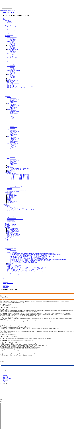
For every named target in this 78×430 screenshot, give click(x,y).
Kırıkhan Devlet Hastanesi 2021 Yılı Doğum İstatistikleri (20, 177)
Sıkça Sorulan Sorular (13, 101)
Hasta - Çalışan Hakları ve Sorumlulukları (14, 212)
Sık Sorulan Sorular (8, 244)
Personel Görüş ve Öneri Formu (13, 235)
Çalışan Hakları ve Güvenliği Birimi (13, 70)
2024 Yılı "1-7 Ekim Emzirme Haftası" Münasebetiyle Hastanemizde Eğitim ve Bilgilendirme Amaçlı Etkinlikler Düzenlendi (32, 253)
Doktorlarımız (12, 102)
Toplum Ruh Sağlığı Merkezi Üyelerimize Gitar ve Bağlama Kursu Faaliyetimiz (21, 274)
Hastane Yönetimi (8, 25)
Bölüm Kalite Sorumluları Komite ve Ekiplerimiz (16, 87)
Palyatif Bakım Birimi (11, 170)
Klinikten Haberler (13, 125)
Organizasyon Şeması (9, 35)
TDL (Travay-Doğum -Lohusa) (13, 191)
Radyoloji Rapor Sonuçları (10, 225)
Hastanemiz (7, 20)
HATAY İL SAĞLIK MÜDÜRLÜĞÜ (11, 12)
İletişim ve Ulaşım (6, 226)
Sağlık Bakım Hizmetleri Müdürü (16, 34)
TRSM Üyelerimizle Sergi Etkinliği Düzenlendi (15, 273)
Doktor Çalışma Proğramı (14, 99)
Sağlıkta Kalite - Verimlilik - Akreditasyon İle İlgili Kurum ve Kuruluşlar (20, 86)
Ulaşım (6, 238)
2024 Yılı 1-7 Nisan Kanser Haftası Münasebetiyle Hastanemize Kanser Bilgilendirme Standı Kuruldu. (28, 255)
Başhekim (11, 27)
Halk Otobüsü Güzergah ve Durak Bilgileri (15, 242)
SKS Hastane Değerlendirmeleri (13, 83)
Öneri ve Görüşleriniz (9, 232)
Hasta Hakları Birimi (11, 66)
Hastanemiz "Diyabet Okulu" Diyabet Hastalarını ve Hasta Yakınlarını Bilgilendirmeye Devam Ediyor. (25, 271)
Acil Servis (9, 97)
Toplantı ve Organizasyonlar (12, 252)
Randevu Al (7, 223)
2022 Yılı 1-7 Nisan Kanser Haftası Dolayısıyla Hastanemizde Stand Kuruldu (24, 262)
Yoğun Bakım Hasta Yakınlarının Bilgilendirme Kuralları (20, 208)
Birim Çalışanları (13, 39)
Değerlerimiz (9, 22)
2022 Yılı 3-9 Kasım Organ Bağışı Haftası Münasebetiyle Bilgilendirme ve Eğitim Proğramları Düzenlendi (29, 258)
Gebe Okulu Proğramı (14, 183)
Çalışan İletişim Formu (11, 236)
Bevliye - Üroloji (10, 121)
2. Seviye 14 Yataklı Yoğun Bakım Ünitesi (17, 169)
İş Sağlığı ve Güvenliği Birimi (12, 61)
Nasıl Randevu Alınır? (11, 206)
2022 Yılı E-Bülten (13, 251)
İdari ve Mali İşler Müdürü (14, 30)
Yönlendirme (5, 204)
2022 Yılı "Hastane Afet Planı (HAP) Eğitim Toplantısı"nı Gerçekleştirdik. (23, 261)
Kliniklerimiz (7, 96)
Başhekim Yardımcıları (14, 28)
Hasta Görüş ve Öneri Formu (12, 233)
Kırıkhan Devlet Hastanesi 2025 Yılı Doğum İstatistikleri (20, 181)
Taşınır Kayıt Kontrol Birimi (12, 57)
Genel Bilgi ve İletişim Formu (12, 237)
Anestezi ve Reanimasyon (12, 115)
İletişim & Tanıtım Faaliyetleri (10, 248)
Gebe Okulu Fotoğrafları (14, 184)
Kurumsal (4, 19)
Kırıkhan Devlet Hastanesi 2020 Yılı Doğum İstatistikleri (20, 176)
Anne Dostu (9, 189)
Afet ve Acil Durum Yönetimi (12, 49)
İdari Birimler (7, 36)
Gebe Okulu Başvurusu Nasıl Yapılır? (16, 186)
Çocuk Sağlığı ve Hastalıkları (12, 143)
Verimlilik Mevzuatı (10, 81)
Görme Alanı (9, 200)
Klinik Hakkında (13, 98)
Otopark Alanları (10, 240)
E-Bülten (9, 249)
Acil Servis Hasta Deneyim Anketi (13, 231)
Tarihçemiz (9, 21)
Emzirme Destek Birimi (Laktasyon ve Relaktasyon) (16, 190)
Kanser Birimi (9, 199)
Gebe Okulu (9, 182)
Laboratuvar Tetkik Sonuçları (10, 224)
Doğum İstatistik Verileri (11, 173)
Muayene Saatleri (10, 211)
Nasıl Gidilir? (12, 38)
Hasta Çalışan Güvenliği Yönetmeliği (16, 214)
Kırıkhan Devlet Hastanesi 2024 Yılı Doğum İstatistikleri (20, 180)
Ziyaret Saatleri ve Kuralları (12, 207)
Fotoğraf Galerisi (8, 264)
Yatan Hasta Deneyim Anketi (12, 229)
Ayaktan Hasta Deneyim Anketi (13, 230)
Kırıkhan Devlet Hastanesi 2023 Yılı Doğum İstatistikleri (20, 179)
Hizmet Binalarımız (6, 90)
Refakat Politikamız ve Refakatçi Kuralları (15, 219)
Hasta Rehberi (7, 205)
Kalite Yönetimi (8, 79)
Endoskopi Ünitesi (10, 197)
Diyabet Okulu (10, 198)
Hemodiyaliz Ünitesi (11, 171)
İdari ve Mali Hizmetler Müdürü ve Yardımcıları (15, 29)
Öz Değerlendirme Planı (11, 84)
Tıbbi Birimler (5, 95)
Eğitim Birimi (9, 53)
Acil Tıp (8, 103)
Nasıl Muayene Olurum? (11, 210)
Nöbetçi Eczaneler (10, 220)
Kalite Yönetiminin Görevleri (12, 80)
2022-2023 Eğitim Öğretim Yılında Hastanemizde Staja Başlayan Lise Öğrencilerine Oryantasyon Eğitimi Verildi (30, 260)
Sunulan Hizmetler (10, 92)
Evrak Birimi (9, 74)
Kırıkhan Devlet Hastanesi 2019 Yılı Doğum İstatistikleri (20, 175)
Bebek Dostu (9, 188)
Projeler (6, 88)
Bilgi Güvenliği (8, 89)
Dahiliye (8, 158)
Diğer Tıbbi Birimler (8, 192)
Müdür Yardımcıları (13, 31)
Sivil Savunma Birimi (11, 45)
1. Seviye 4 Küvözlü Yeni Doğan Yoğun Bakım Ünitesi (20, 168)
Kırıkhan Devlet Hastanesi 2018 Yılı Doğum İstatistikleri (20, 174)
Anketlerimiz (7, 227)
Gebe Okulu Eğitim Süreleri (15, 187)
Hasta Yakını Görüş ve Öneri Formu (13, 234)
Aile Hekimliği (10, 109)
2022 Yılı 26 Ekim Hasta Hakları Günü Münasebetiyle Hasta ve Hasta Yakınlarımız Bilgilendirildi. (25, 268)
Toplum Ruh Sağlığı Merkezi (12, 195)
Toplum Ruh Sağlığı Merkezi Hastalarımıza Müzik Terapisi (18, 272)
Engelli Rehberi (10, 217)
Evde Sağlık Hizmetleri (11, 194)
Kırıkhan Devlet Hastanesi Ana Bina (11, 91)
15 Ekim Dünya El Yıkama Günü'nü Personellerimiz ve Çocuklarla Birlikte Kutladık (22, 269)
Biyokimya (9, 136)
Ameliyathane (9, 193)
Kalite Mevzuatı (10, 82)
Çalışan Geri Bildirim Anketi (12, 228)
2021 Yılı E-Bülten (13, 250)
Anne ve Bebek (8, 172)
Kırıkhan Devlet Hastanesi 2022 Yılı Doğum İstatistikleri (20, 178)
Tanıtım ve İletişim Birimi (12, 37)
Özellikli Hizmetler (8, 166)
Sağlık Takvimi (10, 263)
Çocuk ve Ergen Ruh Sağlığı (12, 150)
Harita (8, 241)
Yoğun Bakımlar (10, 167)
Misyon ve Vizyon (8, 24)
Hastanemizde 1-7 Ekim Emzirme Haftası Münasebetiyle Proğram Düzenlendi (21, 270)
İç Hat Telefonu (12, 40)
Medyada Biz (7, 247)
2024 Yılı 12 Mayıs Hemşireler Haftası (14, 265)
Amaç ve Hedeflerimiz (11, 23)
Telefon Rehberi (8, 243)
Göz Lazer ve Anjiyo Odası (12, 201)
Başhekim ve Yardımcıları (12, 26)
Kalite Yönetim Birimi (11, 85)
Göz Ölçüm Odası (10, 202)
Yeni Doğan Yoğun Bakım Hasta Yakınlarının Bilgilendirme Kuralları (22, 209)
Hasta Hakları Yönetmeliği (14, 213)
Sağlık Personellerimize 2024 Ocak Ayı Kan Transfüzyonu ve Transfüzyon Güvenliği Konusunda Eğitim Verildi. (30, 257)
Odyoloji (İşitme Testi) (11, 196)
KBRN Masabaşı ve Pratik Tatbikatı (13, 266)
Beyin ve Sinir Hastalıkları (12, 129)
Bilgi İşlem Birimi (10, 41)
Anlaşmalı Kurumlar (11, 221)
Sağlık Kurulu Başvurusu (11, 218)
